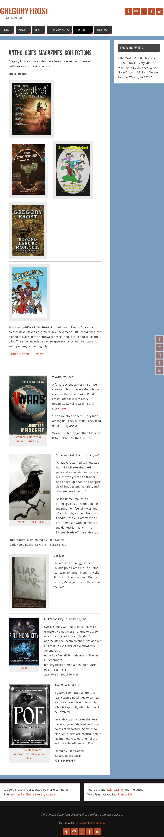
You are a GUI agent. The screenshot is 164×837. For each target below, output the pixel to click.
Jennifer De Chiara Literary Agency (33, 794)
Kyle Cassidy (115, 789)
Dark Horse (37, 522)
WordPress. (97, 822)
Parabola (81, 822)
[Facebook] (159, 339)
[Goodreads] (159, 355)
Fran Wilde (125, 794)
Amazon (39, 354)
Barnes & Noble (19, 354)
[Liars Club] (159, 363)
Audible (33, 441)
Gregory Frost (24, 11)
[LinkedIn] (159, 370)
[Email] (159, 347)
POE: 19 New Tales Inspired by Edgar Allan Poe (29, 754)
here (63, 408)
